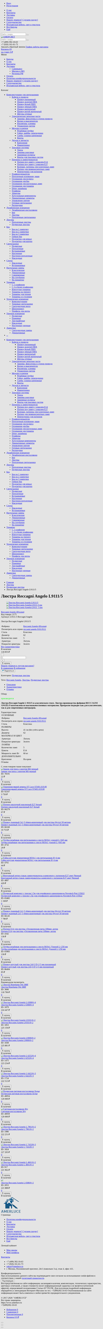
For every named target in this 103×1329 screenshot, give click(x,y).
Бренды (9, 59)
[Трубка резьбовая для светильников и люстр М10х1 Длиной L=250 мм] (51, 947)
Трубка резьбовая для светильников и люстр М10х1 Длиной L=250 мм (33, 949)
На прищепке (18, 280)
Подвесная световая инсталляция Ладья (19, 1094)
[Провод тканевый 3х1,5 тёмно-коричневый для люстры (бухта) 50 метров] (51, 822)
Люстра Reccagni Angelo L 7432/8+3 (17, 1147)
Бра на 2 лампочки (20, 232)
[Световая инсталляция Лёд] (51, 1109)
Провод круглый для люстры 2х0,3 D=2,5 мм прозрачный (27, 967)
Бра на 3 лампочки (20, 234)
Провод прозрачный (26, 99)
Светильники (12, 244)
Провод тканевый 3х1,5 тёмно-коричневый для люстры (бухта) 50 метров (35, 825)
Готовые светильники (22, 203)
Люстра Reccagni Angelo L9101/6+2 (17, 1022)
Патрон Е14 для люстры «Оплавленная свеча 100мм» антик (28, 931)
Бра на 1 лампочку (20, 229)
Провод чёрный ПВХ (27, 107)
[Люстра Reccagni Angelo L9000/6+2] (51, 1038)
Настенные (17, 253)
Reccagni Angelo (13, 680)
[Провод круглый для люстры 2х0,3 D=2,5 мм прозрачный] (51, 964)
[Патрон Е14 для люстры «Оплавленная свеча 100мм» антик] (51, 929)
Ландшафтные (18, 321)
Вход (8, 3)
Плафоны (16, 191)
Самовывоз (17, 69)
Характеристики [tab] (14, 687)
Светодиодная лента (21, 306)
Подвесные (17, 246)
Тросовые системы (20, 147)
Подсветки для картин (22, 241)
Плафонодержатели (21, 174)
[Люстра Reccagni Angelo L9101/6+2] (51, 1020)
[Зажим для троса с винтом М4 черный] (51, 769)
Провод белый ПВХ (26, 104)
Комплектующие (19, 301)
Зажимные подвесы (26, 155)
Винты (20, 138)
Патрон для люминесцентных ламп (33, 169)
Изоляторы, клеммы (26, 123)
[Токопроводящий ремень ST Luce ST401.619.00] (51, 787)
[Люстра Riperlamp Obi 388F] (51, 984)
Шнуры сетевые (24, 114)
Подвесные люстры (21, 224)
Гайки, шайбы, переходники (30, 133)
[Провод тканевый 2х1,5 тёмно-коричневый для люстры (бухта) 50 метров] (51, 911)
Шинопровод (18, 309)
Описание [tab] (11, 684)
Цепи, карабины (19, 188)
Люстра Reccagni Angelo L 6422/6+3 (17, 1076)
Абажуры (16, 193)
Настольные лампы (15, 268)
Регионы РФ (17, 73)
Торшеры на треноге (21, 292)
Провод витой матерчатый (29, 111)
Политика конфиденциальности (21, 78)
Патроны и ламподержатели (25, 159)
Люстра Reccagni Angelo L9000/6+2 (17, 1040)
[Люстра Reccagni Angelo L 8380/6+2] (51, 1180)
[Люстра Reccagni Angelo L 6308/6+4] (51, 1002)
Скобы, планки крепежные (29, 135)
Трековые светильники (22, 304)
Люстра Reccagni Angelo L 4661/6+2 (17, 1165)
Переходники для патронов (29, 171)
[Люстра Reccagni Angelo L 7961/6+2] (51, 1127)
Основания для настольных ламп (27, 184)
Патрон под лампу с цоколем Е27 (32, 164)
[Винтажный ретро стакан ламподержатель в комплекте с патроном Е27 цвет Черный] (51, 875)
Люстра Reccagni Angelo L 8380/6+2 (17, 1183)
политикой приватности (33, 1278)
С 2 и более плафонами (22, 287)
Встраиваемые (18, 251)
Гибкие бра (17, 236)
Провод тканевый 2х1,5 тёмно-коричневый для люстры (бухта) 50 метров (35, 913)
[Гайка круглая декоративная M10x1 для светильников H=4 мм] (51, 858)
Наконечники (23, 145)
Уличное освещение (15, 313)
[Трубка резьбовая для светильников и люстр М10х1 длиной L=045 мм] (51, 840)
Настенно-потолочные (22, 256)
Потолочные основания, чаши (25, 176)
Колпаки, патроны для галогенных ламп (35, 167)
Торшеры (10, 282)
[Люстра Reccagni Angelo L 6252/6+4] (51, 1056)
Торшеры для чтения (21, 294)
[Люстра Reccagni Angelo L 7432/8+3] (51, 1144)
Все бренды (11, 27)
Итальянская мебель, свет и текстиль (23, 25)
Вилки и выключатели (27, 121)
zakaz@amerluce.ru (14, 1266)
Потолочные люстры (21, 222)
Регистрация (12, 6)
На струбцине (18, 277)
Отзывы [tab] (10, 689)
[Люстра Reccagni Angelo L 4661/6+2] (51, 1162)
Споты (9, 260)
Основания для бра (20, 181)
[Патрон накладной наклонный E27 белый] (51, 804)
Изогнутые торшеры (21, 289)
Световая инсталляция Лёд (13, 1111)
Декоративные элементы (23, 198)
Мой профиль (12, 1252)
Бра (13, 212)
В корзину (6, 663)
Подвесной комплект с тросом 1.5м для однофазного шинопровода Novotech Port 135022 (41, 896)
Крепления (22, 143)
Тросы (20, 150)
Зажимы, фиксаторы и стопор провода (34, 119)
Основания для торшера (23, 186)
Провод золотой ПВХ (27, 102)
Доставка (10, 15)
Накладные (17, 258)
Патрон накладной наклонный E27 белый (20, 807)
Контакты (10, 12)
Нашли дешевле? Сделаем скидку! (22, 20)
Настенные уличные (21, 325)
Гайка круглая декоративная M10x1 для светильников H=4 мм (29, 860)
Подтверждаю (8, 1281)
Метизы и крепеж (20, 128)
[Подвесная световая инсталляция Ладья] (51, 1091)
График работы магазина (37, 47)
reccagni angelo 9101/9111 (34, 629)
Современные (18, 275)
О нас (9, 10)
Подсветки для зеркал (22, 239)
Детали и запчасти (20, 140)
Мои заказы (11, 1250)
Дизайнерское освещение (18, 208)
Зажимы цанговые (25, 152)
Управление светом (26, 126)
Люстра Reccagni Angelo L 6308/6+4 (17, 1005)
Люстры (15, 215)
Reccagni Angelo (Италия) (12, 612)
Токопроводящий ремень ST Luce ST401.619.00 (23, 789)
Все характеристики (10, 647)
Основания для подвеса (22, 179)
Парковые (16, 318)
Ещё (8, 29)
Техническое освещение (17, 299)
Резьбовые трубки (25, 131)
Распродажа (17, 205)
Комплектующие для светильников (22, 95)
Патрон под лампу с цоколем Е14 (32, 162)
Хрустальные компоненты (24, 196)
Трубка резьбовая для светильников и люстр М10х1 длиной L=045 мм (33, 842)
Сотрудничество (13, 22)
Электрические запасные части (26, 116)
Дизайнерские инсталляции (24, 210)
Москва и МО (18, 71)
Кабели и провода (20, 97)
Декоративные (18, 272)
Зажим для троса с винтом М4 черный (18, 771)
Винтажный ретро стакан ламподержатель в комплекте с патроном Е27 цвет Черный (40, 878)
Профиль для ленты (21, 311)
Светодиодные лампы (22, 330)
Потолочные (17, 248)
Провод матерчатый (26, 109)
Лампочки (11, 328)
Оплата (9, 17)
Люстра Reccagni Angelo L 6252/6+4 (17, 1058)
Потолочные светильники (24, 217)
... (7, 335)
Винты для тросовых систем (30, 157)
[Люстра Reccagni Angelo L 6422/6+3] (51, 1073)
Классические (18, 270)
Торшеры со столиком (22, 297)
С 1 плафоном (18, 285)
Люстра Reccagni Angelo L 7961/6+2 (17, 1129)
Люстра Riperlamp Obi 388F (13, 987)
